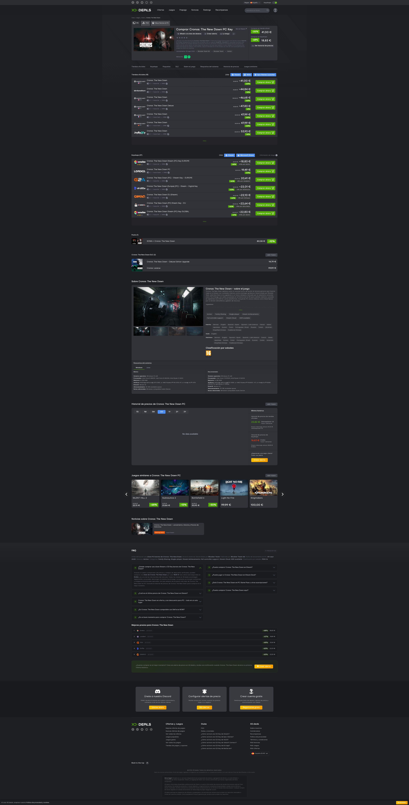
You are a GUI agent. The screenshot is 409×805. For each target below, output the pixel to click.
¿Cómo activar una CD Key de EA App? (215, 745)
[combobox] (255, 2)
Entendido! (402, 802)
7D (137, 412)
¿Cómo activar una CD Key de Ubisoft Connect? (219, 742)
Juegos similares (250, 66)
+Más (204, 141)
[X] (151, 2)
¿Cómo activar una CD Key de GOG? (214, 739)
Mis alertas (204, 707)
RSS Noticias (255, 742)
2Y (177, 412)
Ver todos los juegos (173, 742)
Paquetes (166, 66)
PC (145, 583)
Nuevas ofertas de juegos (175, 731)
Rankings (207, 10)
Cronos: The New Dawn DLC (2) (144, 255)
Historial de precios (231, 66)
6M (161, 412)
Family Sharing (220, 314)
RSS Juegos (254, 745)
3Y (185, 412)
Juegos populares (172, 737)
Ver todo (271, 255)
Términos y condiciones (259, 739)
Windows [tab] (139, 367)
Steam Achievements (251, 314)
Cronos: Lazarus (153, 268)
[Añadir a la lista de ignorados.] (234, 33)
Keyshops (154, 66)
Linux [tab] (148, 367)
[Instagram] (137, 2)
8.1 (189, 57)
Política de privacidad (258, 737)
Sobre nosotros (256, 728)
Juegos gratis (171, 739)
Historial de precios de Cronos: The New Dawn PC (158, 404)
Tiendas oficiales (138, 66)
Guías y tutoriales (207, 731)
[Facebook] (133, 2)
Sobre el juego (189, 66)
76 (185, 57)
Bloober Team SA (204, 51)
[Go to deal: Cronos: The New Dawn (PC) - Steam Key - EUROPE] (204, 180)
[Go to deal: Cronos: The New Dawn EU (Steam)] (204, 196)
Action (229, 51)
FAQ (202, 728)
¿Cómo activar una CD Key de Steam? (215, 734)
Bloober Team (218, 51)
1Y (169, 412)
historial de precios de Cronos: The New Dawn (171, 583)
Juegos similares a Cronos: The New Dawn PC (156, 476)
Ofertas (160, 10)
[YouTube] (142, 2)
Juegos (172, 10)
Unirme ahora (158, 707)
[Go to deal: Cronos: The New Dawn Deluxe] (204, 107)
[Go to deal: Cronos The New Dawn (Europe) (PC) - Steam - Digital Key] (204, 188)
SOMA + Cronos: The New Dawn (161, 241)
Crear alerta (259, 460)
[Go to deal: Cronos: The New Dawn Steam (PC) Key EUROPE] (204, 163)
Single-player (234, 314)
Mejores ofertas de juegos (175, 728)
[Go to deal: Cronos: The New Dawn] (204, 82)
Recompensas (221, 10)
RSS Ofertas (255, 748)
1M (145, 412)
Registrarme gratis (251, 707)
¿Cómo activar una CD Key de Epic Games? (217, 737)
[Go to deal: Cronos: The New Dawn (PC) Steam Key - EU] (204, 205)
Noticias (195, 10)
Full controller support (215, 318)
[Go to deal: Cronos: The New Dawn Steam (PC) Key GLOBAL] (204, 213)
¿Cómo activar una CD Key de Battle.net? (216, 748)
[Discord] (146, 2)
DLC (177, 66)
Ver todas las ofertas (173, 734)
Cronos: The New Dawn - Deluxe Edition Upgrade (168, 262)
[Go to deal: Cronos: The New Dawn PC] (204, 171)
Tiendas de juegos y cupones (176, 745)
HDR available (245, 318)
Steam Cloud (231, 318)
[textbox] (253, 2)
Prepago (183, 10)
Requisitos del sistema (209, 66)
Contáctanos (255, 731)
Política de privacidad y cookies (37, 802)
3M (153, 412)
